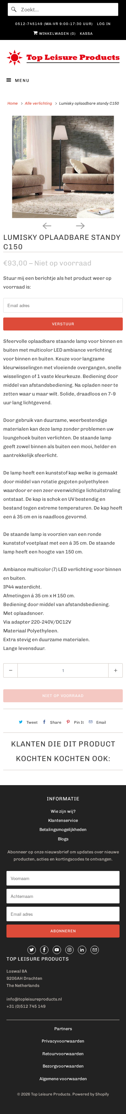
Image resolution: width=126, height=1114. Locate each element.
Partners (63, 1028)
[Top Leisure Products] (63, 58)
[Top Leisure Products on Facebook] (44, 950)
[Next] (80, 225)
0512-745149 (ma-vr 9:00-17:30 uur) (54, 24)
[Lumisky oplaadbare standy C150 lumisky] (63, 167)
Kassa (86, 34)
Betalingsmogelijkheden (63, 829)
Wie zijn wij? (63, 811)
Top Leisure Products (50, 1094)
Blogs (63, 838)
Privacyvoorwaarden (63, 1041)
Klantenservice (63, 820)
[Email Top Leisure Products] (94, 950)
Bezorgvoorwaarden (63, 1066)
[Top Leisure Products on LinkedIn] (82, 950)
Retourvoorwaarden (63, 1053)
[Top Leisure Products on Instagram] (69, 950)
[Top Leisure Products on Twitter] (31, 950)
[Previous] (46, 225)
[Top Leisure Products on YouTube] (57, 950)
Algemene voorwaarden (63, 1078)
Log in (104, 24)
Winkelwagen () (57, 34)
